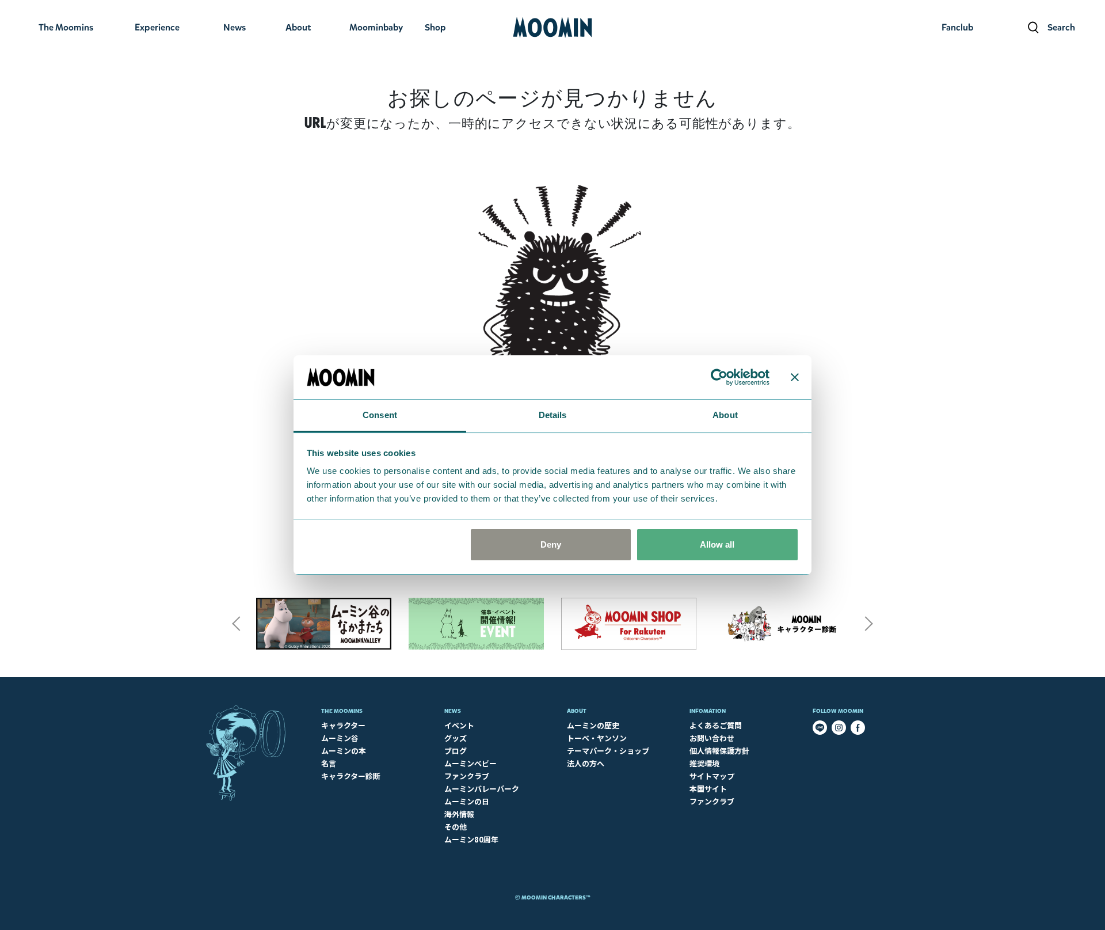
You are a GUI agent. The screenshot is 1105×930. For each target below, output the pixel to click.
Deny (550, 544)
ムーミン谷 (340, 738)
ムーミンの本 (343, 751)
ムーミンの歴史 (593, 725)
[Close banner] (795, 377)
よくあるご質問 (715, 725)
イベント (459, 725)
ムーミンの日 (466, 801)
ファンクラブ (466, 776)
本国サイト (708, 789)
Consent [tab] (380, 415)
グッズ (455, 738)
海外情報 (459, 814)
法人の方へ (585, 763)
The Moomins (342, 711)
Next (869, 623)
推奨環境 (704, 763)
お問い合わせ (711, 738)
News (452, 711)
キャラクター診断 (350, 776)
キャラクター (343, 725)
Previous (236, 623)
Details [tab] (553, 415)
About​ (576, 711)
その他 (455, 827)
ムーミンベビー (470, 763)
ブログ (455, 751)
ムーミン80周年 (471, 839)
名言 (328, 763)
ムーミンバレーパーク (481, 789)
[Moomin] (552, 27)
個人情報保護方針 (719, 751)
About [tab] (725, 415)
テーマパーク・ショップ (608, 751)
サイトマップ (711, 776)
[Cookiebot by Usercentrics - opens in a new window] (719, 377)
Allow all (717, 544)
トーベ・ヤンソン (597, 738)
